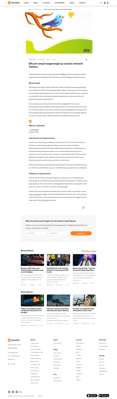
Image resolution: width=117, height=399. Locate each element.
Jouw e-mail (53, 233)
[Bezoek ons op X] (20, 392)
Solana (78, 361)
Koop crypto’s (57, 343)
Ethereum (79, 349)
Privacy (101, 365)
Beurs (36, 3)
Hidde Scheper (32, 59)
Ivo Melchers (24, 284)
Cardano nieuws (35, 364)
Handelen (56, 368)
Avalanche (79, 374)
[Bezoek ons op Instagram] (16, 392)
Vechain (78, 370)
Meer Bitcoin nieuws (89, 251)
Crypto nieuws (35, 343)
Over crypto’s (57, 353)
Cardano (78, 355)
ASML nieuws (35, 367)
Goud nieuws (34, 383)
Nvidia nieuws (35, 370)
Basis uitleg (56, 365)
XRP (77, 352)
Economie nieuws (36, 349)
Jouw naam (30, 233)
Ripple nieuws (35, 361)
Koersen (82, 3)
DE (9, 364)
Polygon (78, 367)
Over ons (101, 362)
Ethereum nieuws (36, 358)
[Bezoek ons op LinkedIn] (13, 392)
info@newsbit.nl (12, 348)
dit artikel (64, 187)
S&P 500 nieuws (35, 377)
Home (30, 9)
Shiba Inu (79, 364)
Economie (46, 3)
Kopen (71, 3)
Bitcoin (64, 74)
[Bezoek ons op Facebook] (9, 392)
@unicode (40, 125)
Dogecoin (79, 358)
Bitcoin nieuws (35, 355)
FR (11, 364)
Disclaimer (102, 368)
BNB (77, 377)
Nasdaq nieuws (35, 380)
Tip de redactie (103, 346)
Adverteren (102, 343)
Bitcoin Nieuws (38, 9)
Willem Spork (76, 283)
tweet (70, 77)
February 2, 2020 (33, 132)
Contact (101, 359)
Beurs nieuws (35, 346)
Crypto (26, 3)
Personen (56, 356)
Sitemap (40, 396)
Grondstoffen (59, 3)
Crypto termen (57, 359)
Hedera (78, 380)
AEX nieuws (34, 374)
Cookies (101, 374)
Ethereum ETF (57, 381)
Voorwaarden (103, 371)
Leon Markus (50, 323)
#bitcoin (32, 125)
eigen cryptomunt (35, 194)
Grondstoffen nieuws (37, 352)
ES (14, 364)
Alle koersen (80, 343)
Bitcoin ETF (56, 378)
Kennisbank (56, 362)
